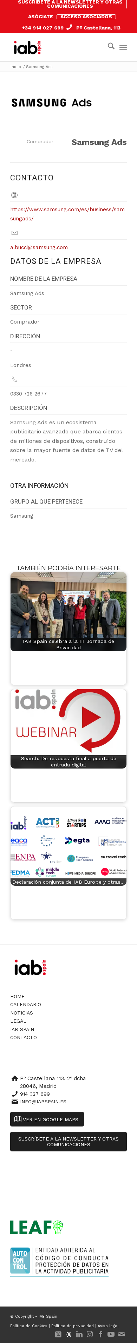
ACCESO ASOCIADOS (86, 16)
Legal (18, 1021)
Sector (21, 307)
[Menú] (123, 47)
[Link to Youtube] (111, 1334)
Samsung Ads (99, 142)
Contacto (23, 1037)
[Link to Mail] (121, 1334)
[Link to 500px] (69, 1334)
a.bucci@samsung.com (39, 247)
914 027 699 (35, 1094)
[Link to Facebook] (100, 1334)
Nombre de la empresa (43, 278)
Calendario (25, 1004)
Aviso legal (108, 1326)
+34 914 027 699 (43, 28)
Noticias (21, 1013)
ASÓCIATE (40, 16)
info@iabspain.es (43, 1101)
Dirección (25, 336)
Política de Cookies (28, 1326)
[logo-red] (29, 47)
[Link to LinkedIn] (79, 1334)
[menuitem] (70, 4)
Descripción (28, 407)
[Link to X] (58, 1334)
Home (17, 996)
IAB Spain (22, 1029)
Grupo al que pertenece (46, 501)
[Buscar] (108, 47)
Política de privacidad (72, 1326)
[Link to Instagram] (90, 1334)
